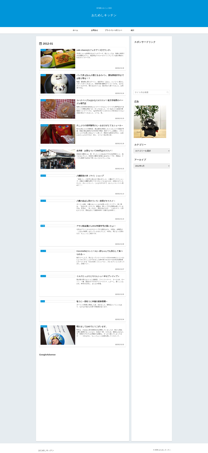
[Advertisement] (57, 379)
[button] (168, 92)
